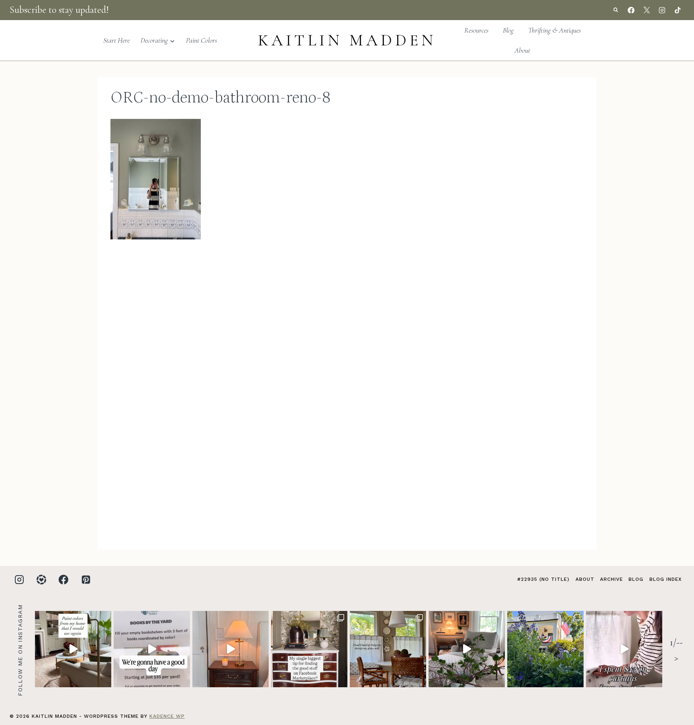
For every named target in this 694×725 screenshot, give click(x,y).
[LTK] (41, 579)
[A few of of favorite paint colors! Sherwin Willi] (73, 649)
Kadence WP (167, 716)
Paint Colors (201, 40)
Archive (611, 579)
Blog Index (665, 579)
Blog (508, 30)
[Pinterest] (86, 579)
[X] (646, 10)
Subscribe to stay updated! (59, 10)
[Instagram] (662, 10)
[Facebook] (631, 10)
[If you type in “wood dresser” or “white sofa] (309, 649)
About (522, 50)
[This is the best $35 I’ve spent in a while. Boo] (152, 649)
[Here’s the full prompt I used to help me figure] (388, 649)
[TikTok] (677, 10)
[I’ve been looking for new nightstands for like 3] (230, 649)
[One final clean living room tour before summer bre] (467, 649)
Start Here (116, 40)
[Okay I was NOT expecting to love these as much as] (624, 649)
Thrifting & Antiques (554, 30)
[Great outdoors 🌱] (545, 649)
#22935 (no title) (543, 579)
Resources (476, 30)
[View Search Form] (616, 10)
